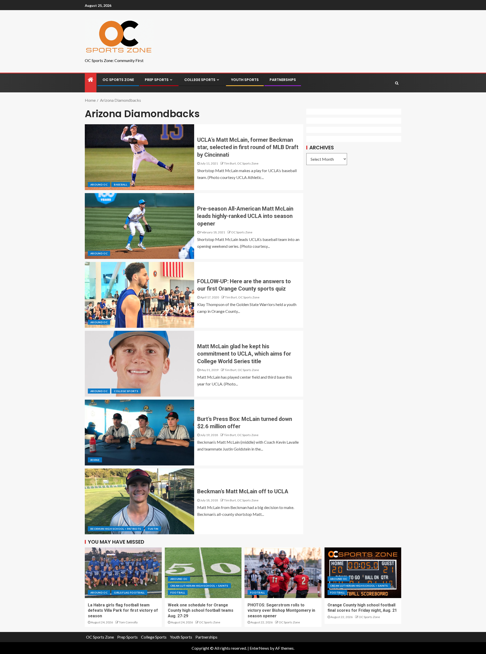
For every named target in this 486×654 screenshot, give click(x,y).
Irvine (94, 459)
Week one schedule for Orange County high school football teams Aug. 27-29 (200, 610)
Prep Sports (157, 79)
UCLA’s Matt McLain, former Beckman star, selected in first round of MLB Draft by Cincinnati (247, 147)
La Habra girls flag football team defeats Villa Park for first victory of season (123, 610)
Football (177, 592)
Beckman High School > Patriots (115, 528)
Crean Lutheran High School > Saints (199, 585)
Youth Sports (245, 79)
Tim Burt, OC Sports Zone (241, 163)
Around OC (99, 184)
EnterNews (259, 648)
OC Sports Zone (118, 79)
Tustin (153, 528)
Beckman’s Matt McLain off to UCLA (242, 491)
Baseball (120, 184)
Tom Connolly (128, 622)
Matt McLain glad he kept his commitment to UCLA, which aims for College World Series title (244, 353)
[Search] (397, 83)
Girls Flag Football (129, 592)
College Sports (199, 79)
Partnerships (283, 79)
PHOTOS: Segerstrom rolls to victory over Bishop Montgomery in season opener (281, 610)
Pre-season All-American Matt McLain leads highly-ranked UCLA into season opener (245, 216)
